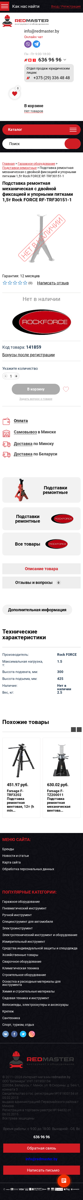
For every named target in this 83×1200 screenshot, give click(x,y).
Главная (8, 163)
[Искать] (73, 143)
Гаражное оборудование (36, 163)
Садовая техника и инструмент (25, 998)
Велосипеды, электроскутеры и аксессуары (35, 1005)
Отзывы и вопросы (37, 582)
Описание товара (41, 568)
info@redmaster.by (41, 31)
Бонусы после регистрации (28, 354)
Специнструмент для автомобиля (27, 921)
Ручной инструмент (17, 915)
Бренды (8, 849)
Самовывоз (25, 432)
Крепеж (8, 1011)
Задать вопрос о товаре (35, 399)
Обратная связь (41, 1148)
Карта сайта (11, 862)
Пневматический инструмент (24, 908)
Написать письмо (43, 1170)
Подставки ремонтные (19, 168)
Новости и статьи (15, 856)
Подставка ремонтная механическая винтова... (58, 801)
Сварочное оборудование (21, 961)
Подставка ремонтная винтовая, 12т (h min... (20, 801)
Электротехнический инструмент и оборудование (39, 935)
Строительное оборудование (24, 975)
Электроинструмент (17, 928)
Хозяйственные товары (20, 955)
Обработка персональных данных (28, 869)
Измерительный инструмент (23, 941)
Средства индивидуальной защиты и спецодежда (39, 948)
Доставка (23, 444)
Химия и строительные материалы (28, 991)
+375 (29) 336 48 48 (51, 78)
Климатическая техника (20, 968)
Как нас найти (25, 6)
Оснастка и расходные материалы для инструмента (31, 983)
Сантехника (11, 1018)
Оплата (21, 420)
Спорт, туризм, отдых (18, 1024)
